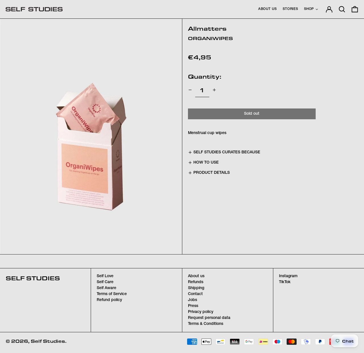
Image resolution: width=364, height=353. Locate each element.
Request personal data (209, 318)
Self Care (105, 282)
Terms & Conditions (205, 324)
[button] (342, 9)
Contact (195, 294)
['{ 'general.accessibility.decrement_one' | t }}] (190, 90)
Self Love (105, 276)
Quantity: (204, 76)
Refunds (195, 282)
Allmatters (207, 28)
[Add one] (214, 90)
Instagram (288, 276)
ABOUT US (267, 9)
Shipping (196, 288)
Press (193, 306)
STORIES (290, 9)
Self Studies (33, 278)
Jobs (192, 300)
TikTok (285, 282)
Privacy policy (200, 312)
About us (196, 276)
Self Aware (106, 288)
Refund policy (109, 300)
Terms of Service (112, 294)
